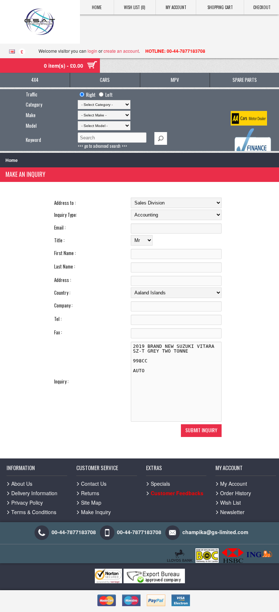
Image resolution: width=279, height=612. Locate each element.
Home (97, 7)
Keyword (33, 139)
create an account (121, 51)
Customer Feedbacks (177, 493)
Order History (235, 493)
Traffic (31, 94)
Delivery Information (34, 493)
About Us (21, 483)
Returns (90, 493)
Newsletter (232, 512)
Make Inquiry (96, 512)
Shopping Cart (220, 7)
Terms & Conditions (33, 512)
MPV (175, 79)
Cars (105, 79)
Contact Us (93, 483)
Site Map (91, 502)
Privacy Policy (27, 502)
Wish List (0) (134, 7)
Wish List (230, 502)
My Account (176, 7)
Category (34, 104)
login (92, 51)
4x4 (35, 79)
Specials (160, 483)
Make (31, 115)
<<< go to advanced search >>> (102, 146)
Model (31, 125)
